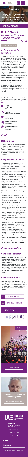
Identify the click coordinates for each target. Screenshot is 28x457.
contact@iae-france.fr (14, 430)
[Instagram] (12, 435)
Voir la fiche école (14, 367)
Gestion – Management (9, 46)
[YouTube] (17, 435)
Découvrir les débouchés (14, 296)
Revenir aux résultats (10, 26)
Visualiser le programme (14, 303)
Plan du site (14, 450)
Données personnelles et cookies (10, 452)
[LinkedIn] (15, 435)
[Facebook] (10, 435)
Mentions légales (20, 450)
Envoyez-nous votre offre (14, 401)
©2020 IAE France (20, 452)
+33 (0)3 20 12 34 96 (14, 432)
